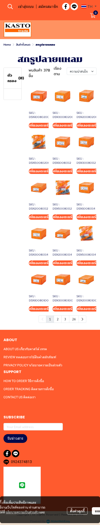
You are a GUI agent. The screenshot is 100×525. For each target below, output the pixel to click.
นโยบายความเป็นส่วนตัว (22, 512)
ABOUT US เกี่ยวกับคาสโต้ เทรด (25, 349)
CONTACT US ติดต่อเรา (19, 397)
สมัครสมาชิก (48, 6)
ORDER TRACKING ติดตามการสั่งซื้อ (28, 389)
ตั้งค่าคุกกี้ (77, 511)
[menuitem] (82, 319)
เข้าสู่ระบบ (26, 6)
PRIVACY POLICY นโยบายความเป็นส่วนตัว (32, 365)
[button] (10, 6)
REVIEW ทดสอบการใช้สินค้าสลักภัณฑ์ (29, 357)
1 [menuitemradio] (50, 319)
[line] (74, 6)
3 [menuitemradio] (65, 319)
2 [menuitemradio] (58, 319)
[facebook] (66, 6)
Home (7, 44)
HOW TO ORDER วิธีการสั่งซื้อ (23, 381)
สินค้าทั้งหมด (23, 44)
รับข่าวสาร (15, 438)
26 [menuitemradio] (74, 319)
